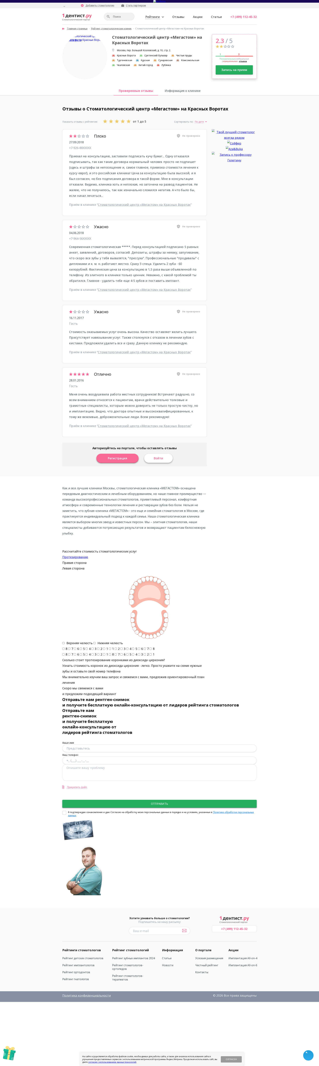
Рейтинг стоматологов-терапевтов (127, 977)
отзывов (243, 61)
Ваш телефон (70, 754)
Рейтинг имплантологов (78, 965)
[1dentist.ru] (77, 17)
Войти (158, 458)
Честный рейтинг (206, 965)
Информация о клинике (183, 91)
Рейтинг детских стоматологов (82, 958)
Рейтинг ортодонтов (76, 972)
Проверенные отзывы (136, 91)
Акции (198, 16)
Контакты (201, 972)
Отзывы (178, 16)
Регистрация (117, 458)
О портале (203, 950)
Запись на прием (234, 70)
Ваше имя (68, 742)
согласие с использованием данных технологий (112, 1062)
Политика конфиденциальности (86, 995)
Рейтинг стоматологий (130, 950)
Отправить (159, 804)
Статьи (216, 16)
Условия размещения (209, 958)
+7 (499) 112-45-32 (243, 16)
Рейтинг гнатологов (75, 979)
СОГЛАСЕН (231, 1059)
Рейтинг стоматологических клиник (111, 28)
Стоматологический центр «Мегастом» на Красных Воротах (144, 205)
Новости (167, 965)
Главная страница (77, 28)
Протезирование (75, 557)
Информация (172, 950)
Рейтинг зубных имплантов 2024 (133, 958)
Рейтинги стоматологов (81, 950)
